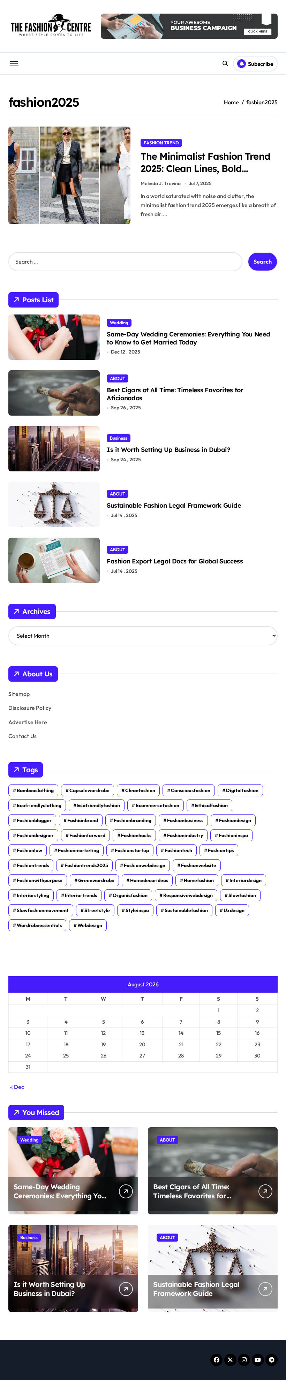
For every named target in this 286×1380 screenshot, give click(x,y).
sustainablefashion (186, 910)
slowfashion (242, 895)
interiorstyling (33, 895)
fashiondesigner (35, 835)
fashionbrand (82, 820)
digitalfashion (242, 790)
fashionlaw (29, 850)
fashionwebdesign (144, 865)
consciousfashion (190, 790)
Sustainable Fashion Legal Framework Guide (174, 505)
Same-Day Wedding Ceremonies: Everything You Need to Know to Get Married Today (188, 338)
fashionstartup (132, 850)
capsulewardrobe (89, 790)
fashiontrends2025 (86, 865)
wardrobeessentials (39, 925)
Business (118, 438)
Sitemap (19, 693)
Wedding (119, 322)
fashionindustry (185, 835)
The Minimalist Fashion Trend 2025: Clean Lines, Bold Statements (205, 168)
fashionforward (87, 835)
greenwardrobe (96, 880)
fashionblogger (34, 820)
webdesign (89, 925)
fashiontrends (33, 865)
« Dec (17, 1086)
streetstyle (97, 910)
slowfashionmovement (43, 910)
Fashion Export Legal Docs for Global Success (175, 561)
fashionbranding (132, 820)
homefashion (199, 880)
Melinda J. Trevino (161, 183)
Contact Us (22, 736)
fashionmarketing (78, 850)
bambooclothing (35, 790)
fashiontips (221, 850)
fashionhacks (136, 835)
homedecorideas (149, 880)
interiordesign (245, 880)
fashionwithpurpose (39, 880)
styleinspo (137, 910)
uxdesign (234, 910)
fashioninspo (233, 835)
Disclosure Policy (29, 707)
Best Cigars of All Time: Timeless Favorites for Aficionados (175, 394)
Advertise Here (27, 722)
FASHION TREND (161, 142)
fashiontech (178, 850)
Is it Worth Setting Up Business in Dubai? (168, 450)
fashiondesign (235, 820)
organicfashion (130, 895)
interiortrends (81, 895)
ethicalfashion (211, 805)
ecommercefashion (157, 805)
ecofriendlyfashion (98, 805)
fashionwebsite (198, 865)
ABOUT (117, 378)
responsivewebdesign (188, 895)
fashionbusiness (185, 820)
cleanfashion (140, 790)
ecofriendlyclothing (39, 805)
